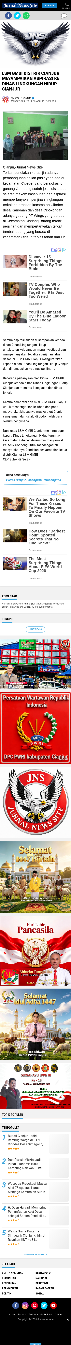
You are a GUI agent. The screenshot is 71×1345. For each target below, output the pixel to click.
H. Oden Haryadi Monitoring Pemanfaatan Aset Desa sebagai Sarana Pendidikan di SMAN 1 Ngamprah (27, 1212)
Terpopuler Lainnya (35, 1254)
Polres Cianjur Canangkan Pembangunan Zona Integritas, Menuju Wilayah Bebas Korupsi (35, 480)
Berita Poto (43, 1272)
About (12, 1314)
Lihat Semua (35, 629)
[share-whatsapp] (26, 15)
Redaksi (22, 1314)
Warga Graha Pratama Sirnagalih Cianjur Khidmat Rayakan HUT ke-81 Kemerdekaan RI (26, 1235)
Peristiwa (42, 1283)
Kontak (58, 1314)
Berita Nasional (12, 1272)
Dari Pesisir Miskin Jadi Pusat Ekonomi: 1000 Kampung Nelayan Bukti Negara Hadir (25, 1164)
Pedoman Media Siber (40, 1314)
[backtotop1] (68, 1320)
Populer (49, 5)
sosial (40, 1293)
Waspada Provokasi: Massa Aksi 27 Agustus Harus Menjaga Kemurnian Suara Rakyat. (27, 1188)
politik (6, 1293)
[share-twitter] (17, 15)
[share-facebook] (8, 15)
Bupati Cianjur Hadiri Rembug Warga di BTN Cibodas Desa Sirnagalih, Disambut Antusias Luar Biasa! (25, 1140)
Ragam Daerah (45, 1288)
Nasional (42, 1278)
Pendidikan (9, 1283)
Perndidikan (10, 1288)
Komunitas (9, 1278)
